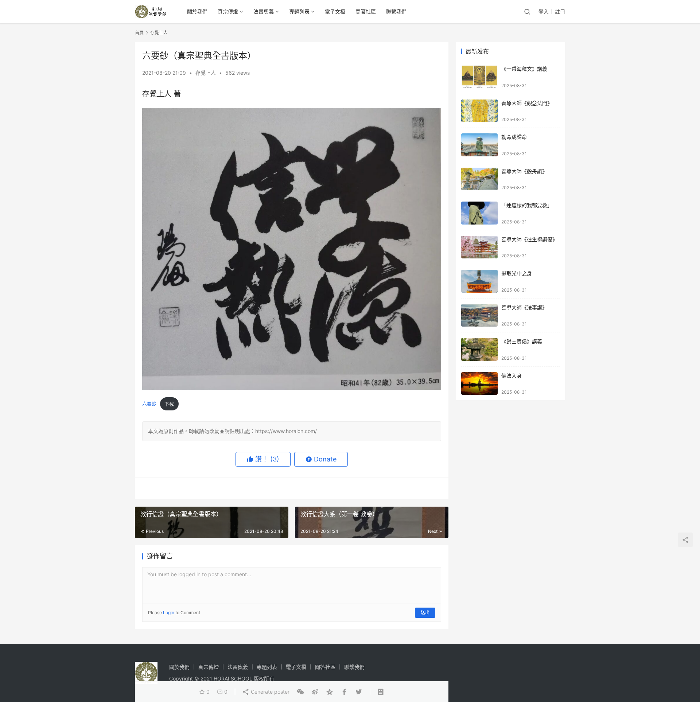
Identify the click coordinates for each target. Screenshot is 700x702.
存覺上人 (205, 73)
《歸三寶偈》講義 (521, 341)
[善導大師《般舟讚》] (479, 179)
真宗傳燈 (228, 11)
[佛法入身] (479, 383)
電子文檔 (335, 11)
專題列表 (299, 11)
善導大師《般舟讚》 (524, 171)
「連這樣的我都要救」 (526, 205)
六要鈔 (149, 404)
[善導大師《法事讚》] (479, 315)
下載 (169, 404)
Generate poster (269, 692)
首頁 (139, 32)
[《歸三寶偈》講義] (479, 349)
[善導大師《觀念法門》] (479, 111)
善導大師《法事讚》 (524, 307)
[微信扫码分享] (300, 691)
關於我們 (197, 11)
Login (168, 612)
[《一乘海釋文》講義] (479, 76)
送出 (425, 612)
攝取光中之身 (516, 273)
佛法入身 (511, 376)
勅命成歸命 (514, 137)
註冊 (560, 11)
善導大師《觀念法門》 (526, 103)
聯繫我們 (396, 11)
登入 (543, 11)
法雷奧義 (263, 11)
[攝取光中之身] (479, 281)
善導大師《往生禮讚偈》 (529, 239)
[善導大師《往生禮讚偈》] (479, 247)
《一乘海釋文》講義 (524, 69)
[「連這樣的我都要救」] (479, 213)
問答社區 (365, 11)
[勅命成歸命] (479, 144)
